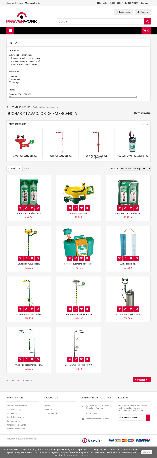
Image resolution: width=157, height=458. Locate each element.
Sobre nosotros (13, 413)
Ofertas (47, 406)
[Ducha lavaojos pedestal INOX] (78, 329)
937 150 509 (91, 413)
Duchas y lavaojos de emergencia (27, 58)
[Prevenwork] (21, 22)
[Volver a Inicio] (7, 107)
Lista (26, 168)
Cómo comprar (13, 421)
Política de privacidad (15, 429)
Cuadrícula (14, 168)
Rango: (12, 94)
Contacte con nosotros (16, 406)
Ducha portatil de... (128, 264)
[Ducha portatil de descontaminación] (128, 228)
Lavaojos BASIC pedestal (29, 264)
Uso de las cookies (15, 417)
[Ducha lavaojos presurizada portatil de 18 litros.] (128, 279)
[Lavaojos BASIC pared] (78, 178)
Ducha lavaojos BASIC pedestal (29, 314)
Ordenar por (114, 168)
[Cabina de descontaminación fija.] (29, 329)
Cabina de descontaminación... (29, 365)
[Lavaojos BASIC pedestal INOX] (78, 279)
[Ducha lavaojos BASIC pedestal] (29, 279)
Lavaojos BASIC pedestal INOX (78, 314)
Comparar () (141, 380)
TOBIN (15, 83)
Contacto (103, 3)
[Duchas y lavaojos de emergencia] (96, 131)
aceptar (147, 452)
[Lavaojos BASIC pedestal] (29, 228)
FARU (15, 76)
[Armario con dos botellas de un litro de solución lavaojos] (128, 178)
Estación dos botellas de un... (29, 213)
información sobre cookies (75, 455)
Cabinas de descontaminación (25, 65)
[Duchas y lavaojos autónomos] (132, 131)
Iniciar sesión (125, 12)
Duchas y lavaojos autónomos (25, 61)
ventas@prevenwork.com (97, 419)
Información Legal (14, 409)
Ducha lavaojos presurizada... (128, 314)
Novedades (49, 409)
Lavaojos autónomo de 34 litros (78, 264)
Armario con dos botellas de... (128, 213)
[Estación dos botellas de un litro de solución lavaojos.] (29, 178)
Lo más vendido (51, 413)
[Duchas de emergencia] (60, 131)
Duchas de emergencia (60, 156)
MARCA (16, 80)
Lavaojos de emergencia (23, 55)
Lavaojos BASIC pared (78, 213)
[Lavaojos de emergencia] (24, 131)
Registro (144, 12)
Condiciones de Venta (16, 425)
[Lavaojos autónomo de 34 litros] (78, 228)
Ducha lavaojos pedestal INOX (78, 365)
